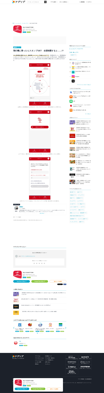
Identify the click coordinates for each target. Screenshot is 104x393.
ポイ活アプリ (73, 203)
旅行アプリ (79, 192)
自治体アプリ (73, 54)
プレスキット (47, 364)
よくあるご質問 (38, 362)
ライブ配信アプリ (81, 203)
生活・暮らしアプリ (74, 52)
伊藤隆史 (21, 206)
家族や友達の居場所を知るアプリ (77, 215)
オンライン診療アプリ (83, 218)
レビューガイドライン (39, 360)
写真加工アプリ (73, 195)
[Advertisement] (39, 234)
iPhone (24, 32)
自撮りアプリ (81, 209)
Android (28, 32)
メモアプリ (82, 206)
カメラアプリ (80, 201)
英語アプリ (72, 198)
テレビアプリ (73, 201)
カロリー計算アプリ (74, 206)
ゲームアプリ (81, 195)
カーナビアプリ (73, 209)
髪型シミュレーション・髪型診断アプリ (78, 212)
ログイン (90, 1)
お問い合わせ (47, 362)
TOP (13, 23)
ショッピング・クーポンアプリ (21, 23)
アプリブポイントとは (39, 358)
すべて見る (87, 113)
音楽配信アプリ (80, 198)
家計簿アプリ (73, 192)
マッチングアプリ (73, 221)
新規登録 (83, 1)
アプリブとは (37, 356)
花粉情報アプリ (73, 218)
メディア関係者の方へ (49, 360)
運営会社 (36, 364)
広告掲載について (48, 356)
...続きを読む (41, 213)
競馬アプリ (81, 221)
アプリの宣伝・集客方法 (49, 358)
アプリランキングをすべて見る (83, 84)
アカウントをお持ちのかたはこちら (28, 256)
